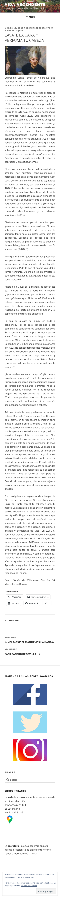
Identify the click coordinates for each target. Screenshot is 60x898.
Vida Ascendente (25, 4)
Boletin (14, 621)
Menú (32, 16)
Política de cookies (29, 885)
